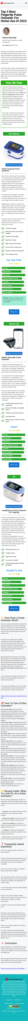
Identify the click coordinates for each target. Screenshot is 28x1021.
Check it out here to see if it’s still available (12, 968)
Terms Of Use (19, 1003)
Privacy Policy (8, 1003)
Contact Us (18, 1000)
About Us (10, 1000)
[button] (26, 3)
